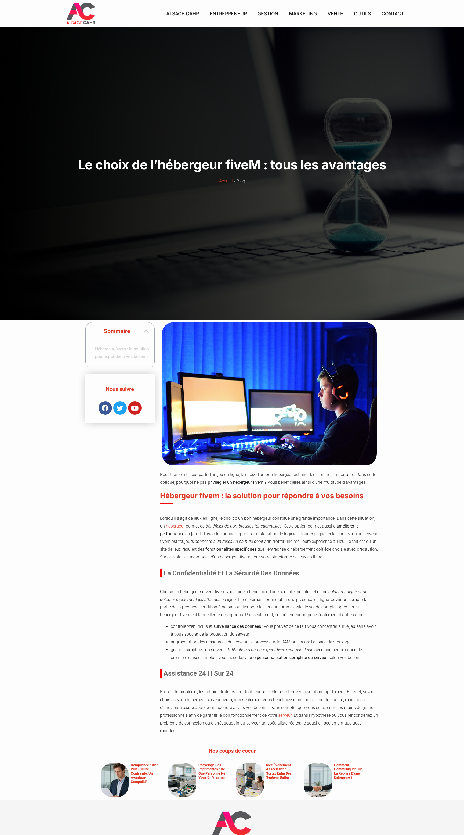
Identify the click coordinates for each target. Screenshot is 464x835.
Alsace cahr (182, 13)
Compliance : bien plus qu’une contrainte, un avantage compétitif (144, 773)
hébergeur (175, 526)
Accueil (226, 181)
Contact (393, 13)
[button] (146, 331)
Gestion (268, 13)
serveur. (285, 715)
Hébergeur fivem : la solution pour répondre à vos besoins (122, 352)
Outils (362, 13)
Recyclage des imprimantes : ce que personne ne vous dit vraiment (212, 771)
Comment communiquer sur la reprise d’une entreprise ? (348, 771)
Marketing (303, 13)
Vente (335, 13)
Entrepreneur (228, 13)
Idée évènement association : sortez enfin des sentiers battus (279, 771)
